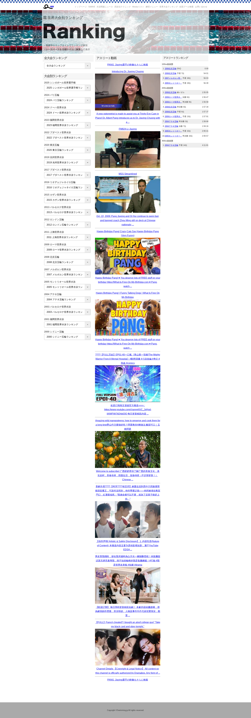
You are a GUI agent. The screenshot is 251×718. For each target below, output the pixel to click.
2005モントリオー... (173, 83)
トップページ (81, 7)
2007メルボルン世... (173, 78)
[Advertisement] (66, 387)
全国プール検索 (186, 7)
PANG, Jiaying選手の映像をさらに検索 (127, 64)
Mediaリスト (138, 7)
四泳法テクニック (122, 7)
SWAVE (91, 7)
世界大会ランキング (168, 7)
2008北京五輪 (170, 68)
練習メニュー (152, 7)
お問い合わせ (201, 7)
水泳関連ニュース (105, 7)
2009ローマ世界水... (173, 97)
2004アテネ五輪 (171, 121)
